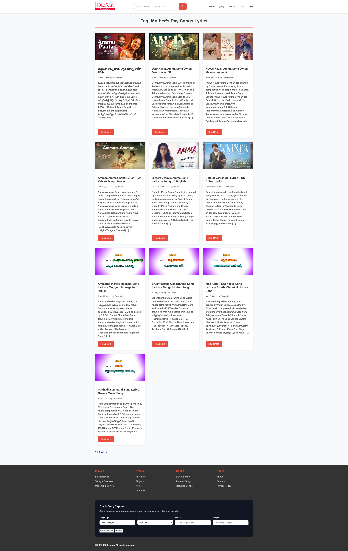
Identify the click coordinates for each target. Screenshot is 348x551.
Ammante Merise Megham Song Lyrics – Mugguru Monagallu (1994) (118, 287)
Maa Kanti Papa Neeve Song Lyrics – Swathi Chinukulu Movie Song (227, 287)
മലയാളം (232, 6)
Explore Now (106, 530)
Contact (221, 481)
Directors (140, 490)
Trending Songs (184, 486)
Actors (139, 486)
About (220, 477)
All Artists (141, 477)
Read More (106, 132)
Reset (119, 530)
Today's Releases (104, 481)
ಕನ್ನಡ (243, 6)
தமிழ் (221, 6)
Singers (140, 481)
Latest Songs (183, 477)
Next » (103, 452)
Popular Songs (184, 481)
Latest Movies (102, 477)
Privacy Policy (224, 486)
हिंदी (251, 6)
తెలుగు (212, 6)
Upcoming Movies (104, 486)
